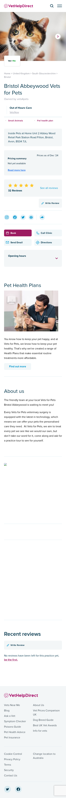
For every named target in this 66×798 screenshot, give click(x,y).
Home (7, 73)
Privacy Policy (12, 759)
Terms (7, 764)
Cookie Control (13, 754)
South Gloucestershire (44, 73)
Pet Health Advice (14, 732)
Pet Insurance (12, 737)
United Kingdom (21, 73)
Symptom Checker (15, 721)
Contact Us (10, 775)
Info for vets (40, 730)
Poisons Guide (12, 726)
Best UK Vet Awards (45, 725)
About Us (38, 705)
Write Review (52, 203)
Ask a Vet (9, 716)
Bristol (7, 77)
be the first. (11, 660)
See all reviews (49, 188)
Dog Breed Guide (43, 720)
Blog (6, 710)
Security (9, 770)
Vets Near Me (12, 705)
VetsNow (14, 112)
